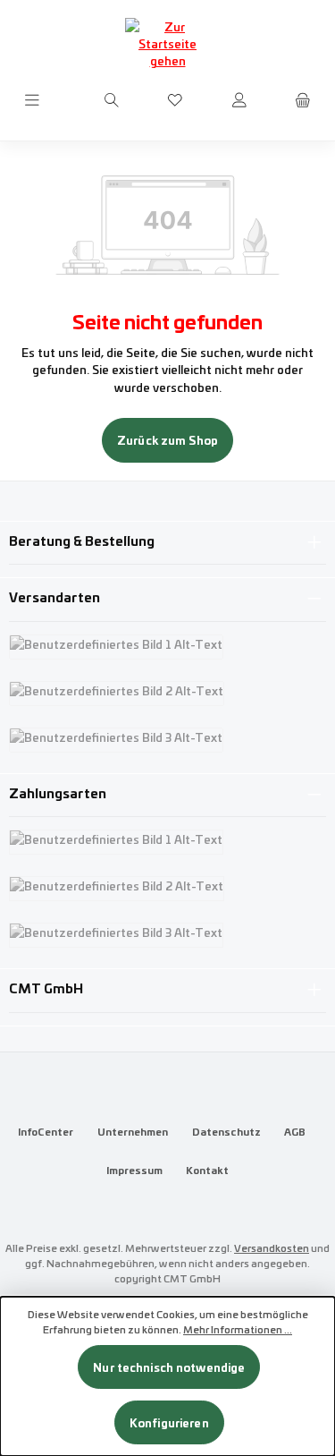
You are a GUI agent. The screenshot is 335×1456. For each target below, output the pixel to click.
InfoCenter (45, 1131)
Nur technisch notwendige (169, 1366)
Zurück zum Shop (167, 439)
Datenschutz (226, 1131)
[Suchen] (111, 101)
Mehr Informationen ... (237, 1329)
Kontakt (207, 1169)
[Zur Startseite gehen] (168, 44)
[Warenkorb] (303, 101)
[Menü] (32, 101)
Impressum (134, 1169)
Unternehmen (132, 1131)
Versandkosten (271, 1247)
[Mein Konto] (239, 101)
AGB (295, 1131)
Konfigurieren (169, 1422)
